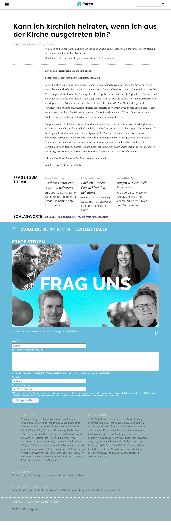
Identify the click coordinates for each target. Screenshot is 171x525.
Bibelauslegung (119, 453)
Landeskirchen (54, 445)
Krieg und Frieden (29, 445)
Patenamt (114, 423)
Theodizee (133, 434)
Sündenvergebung (135, 430)
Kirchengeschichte (30, 441)
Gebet (117, 426)
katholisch (134, 453)
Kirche (16, 44)
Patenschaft (94, 426)
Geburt (24, 434)
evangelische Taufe (109, 438)
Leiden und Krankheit (74, 445)
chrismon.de (34, 490)
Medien (24, 449)
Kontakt (33, 502)
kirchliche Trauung (55, 217)
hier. (122, 117)
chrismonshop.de (49, 490)
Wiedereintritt (117, 449)
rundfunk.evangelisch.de (71, 490)
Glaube (123, 423)
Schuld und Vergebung (61, 453)
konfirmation (94, 423)
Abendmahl (113, 419)
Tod (123, 426)
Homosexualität (133, 449)
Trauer (106, 456)
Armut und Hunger (30, 419)
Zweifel (109, 426)
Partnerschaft (136, 441)
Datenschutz (50, 502)
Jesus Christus (104, 445)
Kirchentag (60, 441)
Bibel (58, 423)
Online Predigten (34, 475)
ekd (109, 453)
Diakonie (75, 423)
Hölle (96, 449)
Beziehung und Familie (43, 423)
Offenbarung (129, 445)
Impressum (19, 502)
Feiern (23, 44)
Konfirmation (74, 441)
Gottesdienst (42, 438)
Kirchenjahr (121, 434)
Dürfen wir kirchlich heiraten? (132, 185)
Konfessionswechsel (98, 434)
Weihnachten (94, 456)
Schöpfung (93, 438)
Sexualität (131, 426)
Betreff (15, 341)
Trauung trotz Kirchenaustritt (92, 217)
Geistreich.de (68, 475)
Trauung (37, 456)
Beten (58, 419)
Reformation (42, 453)
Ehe (103, 426)
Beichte (92, 445)
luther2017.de (18, 475)
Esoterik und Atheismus (68, 426)
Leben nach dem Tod (130, 438)
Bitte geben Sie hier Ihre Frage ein (27, 349)
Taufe (76, 453)
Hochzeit (70, 217)
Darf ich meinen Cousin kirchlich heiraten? (93, 187)
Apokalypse (100, 453)
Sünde (105, 423)
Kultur (43, 445)
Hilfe (156, 333)
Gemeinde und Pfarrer (39, 434)
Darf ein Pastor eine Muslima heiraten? (59, 185)
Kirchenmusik (47, 441)
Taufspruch (99, 441)
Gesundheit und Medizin (63, 434)
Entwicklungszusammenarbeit (41, 426)
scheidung (120, 430)
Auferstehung (95, 430)
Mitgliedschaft (63, 449)
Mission (50, 449)
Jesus (111, 434)
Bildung (66, 423)
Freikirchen (73, 430)
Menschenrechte (37, 449)
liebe (143, 438)
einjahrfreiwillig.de (93, 490)
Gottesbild (117, 445)
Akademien (49, 475)
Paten (91, 453)
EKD (23, 426)
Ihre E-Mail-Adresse (21, 385)
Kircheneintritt (135, 423)
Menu (7, 4)
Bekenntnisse (47, 419)
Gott (90, 441)
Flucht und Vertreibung (54, 430)
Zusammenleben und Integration (44, 460)
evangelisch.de (19, 490)
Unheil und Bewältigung (55, 456)
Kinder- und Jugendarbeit (61, 438)
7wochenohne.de (113, 490)
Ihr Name (16, 377)
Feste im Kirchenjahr (31, 430)
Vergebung (108, 430)
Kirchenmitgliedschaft (117, 441)
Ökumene (141, 426)
